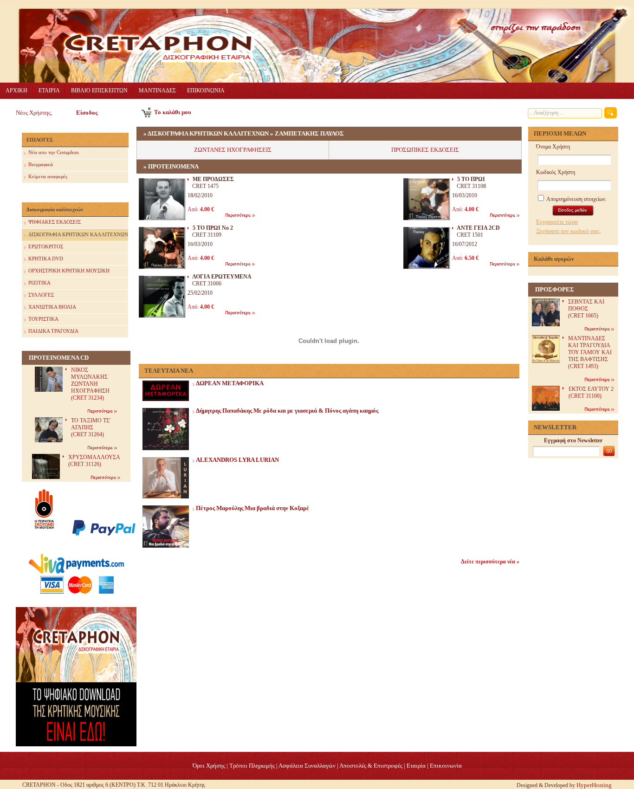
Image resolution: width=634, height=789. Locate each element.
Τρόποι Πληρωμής (252, 765)
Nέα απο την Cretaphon (53, 152)
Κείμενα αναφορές (47, 176)
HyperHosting (594, 785)
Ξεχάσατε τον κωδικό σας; (568, 230)
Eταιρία (416, 765)
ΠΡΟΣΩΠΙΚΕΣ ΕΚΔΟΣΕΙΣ (425, 149)
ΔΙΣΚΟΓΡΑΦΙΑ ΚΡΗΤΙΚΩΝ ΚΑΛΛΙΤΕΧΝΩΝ (78, 234)
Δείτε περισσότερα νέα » (490, 561)
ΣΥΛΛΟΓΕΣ (41, 294)
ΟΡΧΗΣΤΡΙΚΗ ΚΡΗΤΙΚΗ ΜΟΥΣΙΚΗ (69, 270)
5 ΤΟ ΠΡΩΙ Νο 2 (213, 228)
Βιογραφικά (40, 164)
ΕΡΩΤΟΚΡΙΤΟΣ (45, 246)
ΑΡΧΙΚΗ (16, 90)
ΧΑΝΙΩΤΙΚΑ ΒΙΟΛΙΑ (52, 307)
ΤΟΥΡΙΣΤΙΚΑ (43, 319)
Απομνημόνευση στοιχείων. (576, 199)
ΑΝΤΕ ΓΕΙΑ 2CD (478, 228)
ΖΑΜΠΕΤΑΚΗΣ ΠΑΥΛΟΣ (309, 133)
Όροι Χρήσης (209, 765)
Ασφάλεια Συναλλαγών (307, 765)
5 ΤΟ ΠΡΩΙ (471, 179)
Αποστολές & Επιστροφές (370, 765)
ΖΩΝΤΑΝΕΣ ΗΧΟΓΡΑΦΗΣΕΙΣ (233, 149)
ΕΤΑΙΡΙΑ (49, 90)
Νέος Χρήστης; (34, 112)
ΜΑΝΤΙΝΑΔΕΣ (157, 90)
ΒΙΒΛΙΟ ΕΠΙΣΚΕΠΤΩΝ (99, 90)
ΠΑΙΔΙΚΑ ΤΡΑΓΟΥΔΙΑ (53, 331)
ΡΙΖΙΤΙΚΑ (39, 282)
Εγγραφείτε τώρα (557, 221)
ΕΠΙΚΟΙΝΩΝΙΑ (206, 90)
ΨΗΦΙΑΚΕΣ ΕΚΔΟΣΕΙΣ (54, 222)
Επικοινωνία (446, 765)
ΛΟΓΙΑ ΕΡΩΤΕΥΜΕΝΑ (222, 276)
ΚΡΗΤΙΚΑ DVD (45, 258)
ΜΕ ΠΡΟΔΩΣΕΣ (213, 179)
